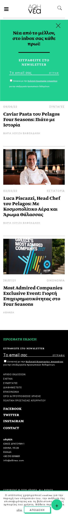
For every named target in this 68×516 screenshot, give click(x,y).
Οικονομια (56, 280)
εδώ (19, 510)
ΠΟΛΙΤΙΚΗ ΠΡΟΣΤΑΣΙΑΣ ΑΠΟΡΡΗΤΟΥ (24, 400)
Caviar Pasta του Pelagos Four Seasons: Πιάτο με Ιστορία (31, 119)
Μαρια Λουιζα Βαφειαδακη (21, 133)
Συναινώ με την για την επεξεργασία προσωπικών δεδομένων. (33, 363)
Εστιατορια (56, 191)
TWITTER (11, 415)
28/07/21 (9, 280)
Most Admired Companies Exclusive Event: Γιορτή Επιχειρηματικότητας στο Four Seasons (32, 296)
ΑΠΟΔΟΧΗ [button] (37, 510)
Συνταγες (57, 106)
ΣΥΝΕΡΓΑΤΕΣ (10, 382)
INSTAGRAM (13, 421)
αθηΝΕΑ (8, 312)
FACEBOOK (12, 409)
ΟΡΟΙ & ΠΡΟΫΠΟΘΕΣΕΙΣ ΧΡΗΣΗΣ (22, 396)
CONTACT (11, 428)
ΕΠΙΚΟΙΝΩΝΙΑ (11, 391)
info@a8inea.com (13, 460)
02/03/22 (10, 191)
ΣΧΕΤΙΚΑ (8, 378)
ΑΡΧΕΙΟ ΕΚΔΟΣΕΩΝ (14, 374)
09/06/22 (10, 106)
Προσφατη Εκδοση (20, 339)
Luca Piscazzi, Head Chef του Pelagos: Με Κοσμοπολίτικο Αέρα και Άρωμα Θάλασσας (31, 206)
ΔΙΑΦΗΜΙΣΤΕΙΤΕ (12, 387)
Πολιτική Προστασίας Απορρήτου (44, 361)
